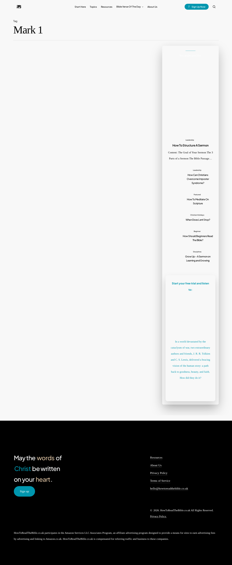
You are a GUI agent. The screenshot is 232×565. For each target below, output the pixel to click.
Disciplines (197, 252)
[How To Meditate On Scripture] (190, 198)
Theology (96, 118)
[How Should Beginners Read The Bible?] (35, 133)
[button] (24, 491)
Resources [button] (156, 457)
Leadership (190, 140)
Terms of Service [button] (160, 480)
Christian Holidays (197, 215)
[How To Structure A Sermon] (190, 112)
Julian (77, 147)
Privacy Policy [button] (158, 473)
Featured (80, 118)
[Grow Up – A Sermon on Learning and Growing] (190, 255)
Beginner (72, 118)
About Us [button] (156, 465)
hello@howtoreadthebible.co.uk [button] (169, 488)
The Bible (88, 118)
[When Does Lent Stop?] (190, 217)
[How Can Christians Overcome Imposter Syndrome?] (190, 176)
